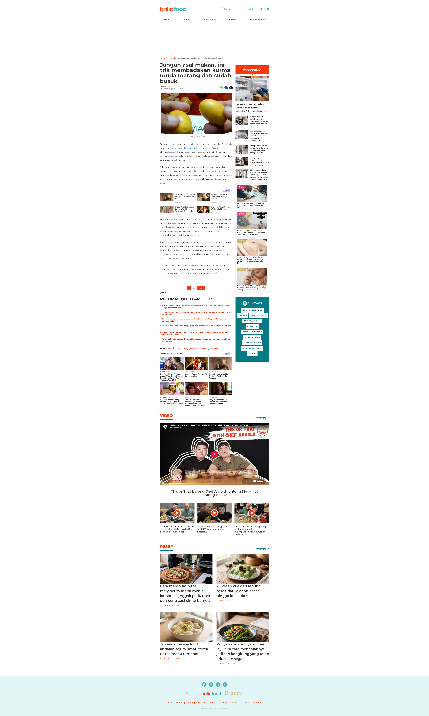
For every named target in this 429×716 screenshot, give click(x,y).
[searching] (250, 9)
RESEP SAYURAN (252, 337)
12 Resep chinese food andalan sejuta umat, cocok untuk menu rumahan (184, 649)
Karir (247, 702)
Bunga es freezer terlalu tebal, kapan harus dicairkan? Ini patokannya (251, 107)
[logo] (173, 9)
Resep (166, 19)
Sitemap (257, 702)
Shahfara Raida (165, 87)
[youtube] (268, 9)
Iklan (170, 702)
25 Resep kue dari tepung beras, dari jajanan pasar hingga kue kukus (239, 591)
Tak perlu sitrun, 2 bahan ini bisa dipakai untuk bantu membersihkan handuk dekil (259, 136)
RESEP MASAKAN (258, 316)
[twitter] (264, 9)
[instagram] (261, 9)
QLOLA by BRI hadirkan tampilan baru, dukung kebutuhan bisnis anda (250, 205)
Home (163, 58)
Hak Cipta (224, 702)
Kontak (179, 702)
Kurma (169, 348)
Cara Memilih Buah (198, 348)
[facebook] (257, 9)
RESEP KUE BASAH (252, 343)
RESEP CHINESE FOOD (252, 310)
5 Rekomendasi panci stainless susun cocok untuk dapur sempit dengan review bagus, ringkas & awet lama (259, 174)
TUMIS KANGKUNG (252, 321)
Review (187, 19)
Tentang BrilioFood (196, 702)
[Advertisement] (214, 39)
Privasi (212, 702)
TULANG (252, 354)
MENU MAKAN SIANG (252, 348)
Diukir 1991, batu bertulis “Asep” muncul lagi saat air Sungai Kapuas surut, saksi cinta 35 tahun (251, 232)
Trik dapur (213, 348)
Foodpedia (210, 19)
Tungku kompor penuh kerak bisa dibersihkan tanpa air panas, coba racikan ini (259, 121)
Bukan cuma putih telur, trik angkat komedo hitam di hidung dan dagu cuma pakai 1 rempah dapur (252, 288)
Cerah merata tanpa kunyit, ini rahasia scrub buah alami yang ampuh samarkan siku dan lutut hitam (250, 260)
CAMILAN (242, 316)
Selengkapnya (261, 418)
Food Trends (181, 348)
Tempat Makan (257, 19)
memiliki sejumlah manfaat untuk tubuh (189, 148)
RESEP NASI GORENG (252, 332)
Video (232, 19)
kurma (204, 242)
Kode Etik (237, 702)
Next (201, 288)
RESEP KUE (252, 326)
